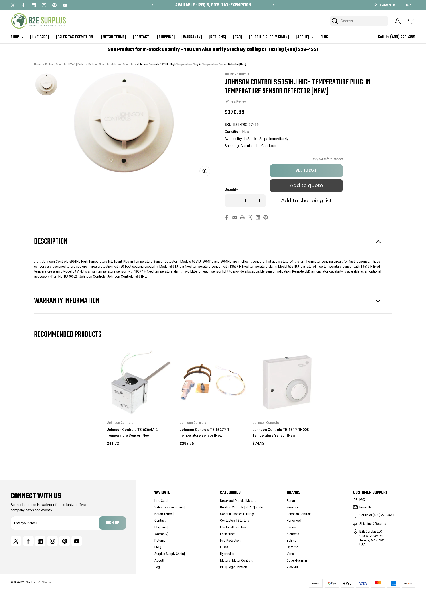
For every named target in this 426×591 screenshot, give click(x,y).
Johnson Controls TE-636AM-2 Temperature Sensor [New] (132, 433)
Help (408, 5)
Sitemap (47, 582)
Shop (15, 37)
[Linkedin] (34, 5)
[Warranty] (191, 37)
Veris (290, 554)
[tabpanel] (46, 84)
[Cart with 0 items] (410, 21)
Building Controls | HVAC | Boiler (242, 507)
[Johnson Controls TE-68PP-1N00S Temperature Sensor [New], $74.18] (285, 381)
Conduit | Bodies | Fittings (237, 514)
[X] (13, 5)
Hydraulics (227, 554)
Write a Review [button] (236, 101)
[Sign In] (398, 21)
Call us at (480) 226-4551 (376, 515)
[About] (302, 37)
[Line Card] (39, 37)
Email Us (365, 507)
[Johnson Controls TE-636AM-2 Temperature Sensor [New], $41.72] (140, 381)
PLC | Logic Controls (233, 567)
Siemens (293, 534)
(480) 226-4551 (402, 37)
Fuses (224, 547)
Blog (324, 37)
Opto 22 (292, 547)
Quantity (231, 189)
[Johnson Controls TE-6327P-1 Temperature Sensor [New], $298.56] (213, 381)
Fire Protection (230, 540)
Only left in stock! (327, 159)
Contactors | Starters (234, 520)
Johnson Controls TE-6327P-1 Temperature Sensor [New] (204, 433)
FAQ (362, 499)
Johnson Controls (299, 514)
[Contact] (141, 37)
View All (292, 567)
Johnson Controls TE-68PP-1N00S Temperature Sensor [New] (280, 433)
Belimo (291, 540)
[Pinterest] (54, 5)
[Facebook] (23, 5)
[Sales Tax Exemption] (75, 37)
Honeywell (294, 520)
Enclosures (227, 534)
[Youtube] (65, 5)
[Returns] (217, 37)
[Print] (242, 217)
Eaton (291, 500)
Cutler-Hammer (298, 560)
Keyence (293, 507)
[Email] (234, 217)
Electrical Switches (233, 527)
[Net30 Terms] (113, 37)
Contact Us (388, 5)
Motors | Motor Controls (236, 560)
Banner (292, 527)
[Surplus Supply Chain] (269, 37)
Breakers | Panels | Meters (238, 500)
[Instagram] (44, 5)
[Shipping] (166, 37)
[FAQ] (237, 37)
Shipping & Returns (372, 523)
